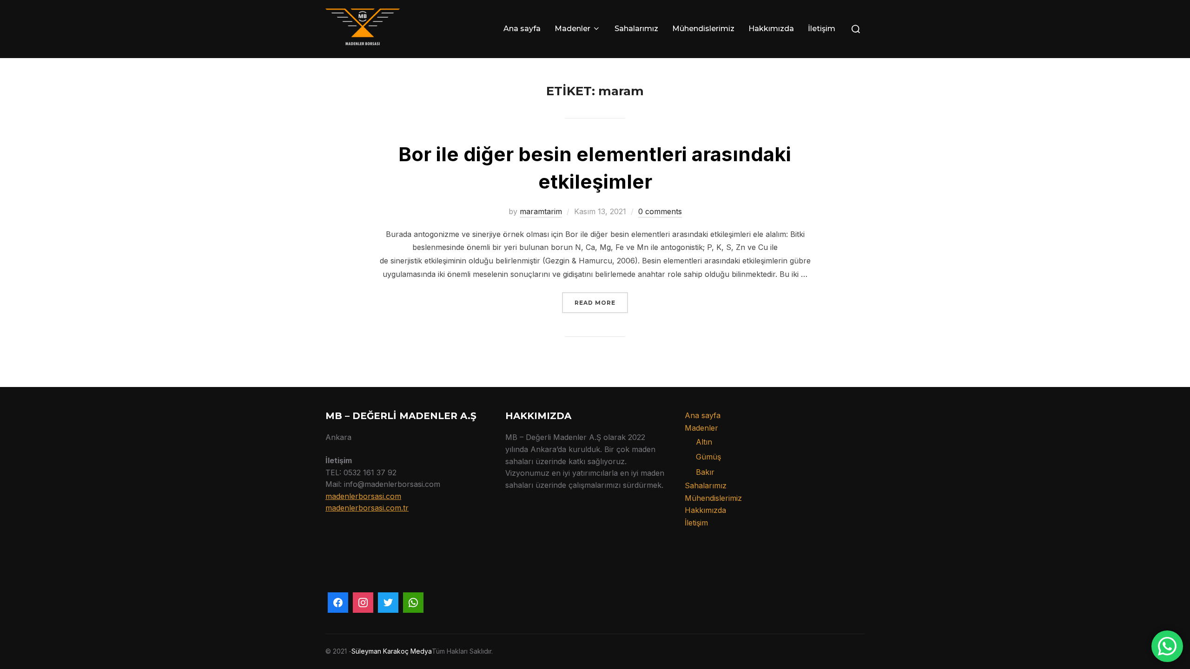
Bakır (705, 472)
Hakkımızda (771, 28)
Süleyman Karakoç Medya (391, 651)
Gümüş (708, 456)
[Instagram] (363, 602)
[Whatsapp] (413, 602)
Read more (601, 302)
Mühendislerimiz (703, 28)
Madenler (572, 28)
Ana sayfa (522, 28)
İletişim (821, 28)
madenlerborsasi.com (363, 496)
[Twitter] (388, 602)
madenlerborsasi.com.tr (367, 507)
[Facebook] (337, 602)
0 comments (660, 211)
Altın (704, 441)
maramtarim (541, 211)
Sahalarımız (636, 28)
